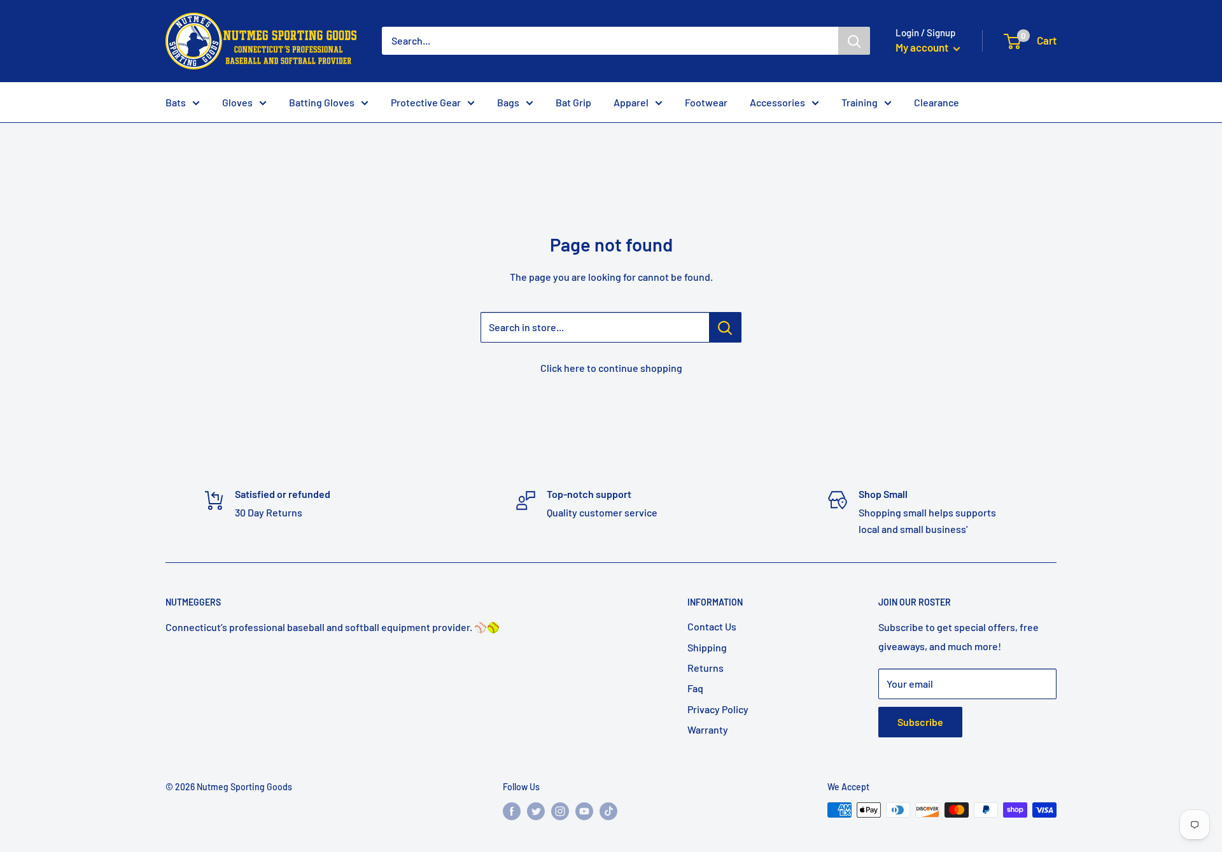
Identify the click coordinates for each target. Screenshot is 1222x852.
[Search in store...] (725, 327)
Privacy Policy (717, 709)
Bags (508, 102)
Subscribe (920, 722)
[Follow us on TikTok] (608, 811)
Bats (175, 102)
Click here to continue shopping (611, 368)
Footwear (706, 102)
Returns (705, 668)
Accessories (777, 102)
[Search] (854, 41)
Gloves (237, 102)
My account (922, 47)
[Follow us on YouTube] (584, 811)
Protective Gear (426, 102)
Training (859, 102)
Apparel (631, 102)
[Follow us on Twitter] (536, 811)
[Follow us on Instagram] (560, 811)
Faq (695, 688)
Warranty (707, 729)
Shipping (707, 647)
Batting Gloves (322, 102)
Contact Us (711, 626)
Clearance (936, 102)
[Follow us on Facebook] (512, 811)
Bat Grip (573, 102)
